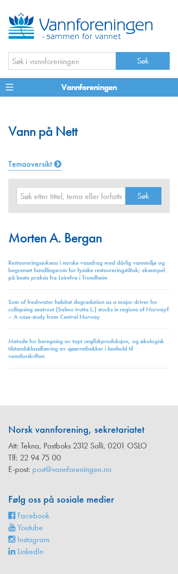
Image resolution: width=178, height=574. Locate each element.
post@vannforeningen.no (71, 469)
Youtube (29, 527)
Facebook (32, 515)
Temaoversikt (31, 164)
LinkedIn (29, 551)
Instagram (32, 539)
